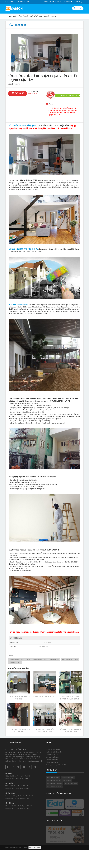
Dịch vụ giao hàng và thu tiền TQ (56, 765)
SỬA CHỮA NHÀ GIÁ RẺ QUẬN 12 (23, 125)
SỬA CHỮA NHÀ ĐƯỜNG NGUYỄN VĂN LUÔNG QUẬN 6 (70, 698)
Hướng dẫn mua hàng (52, 2)
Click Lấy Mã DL (34, 847)
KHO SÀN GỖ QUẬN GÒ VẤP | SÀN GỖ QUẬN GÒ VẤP (44, 730)
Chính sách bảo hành (52, 757)
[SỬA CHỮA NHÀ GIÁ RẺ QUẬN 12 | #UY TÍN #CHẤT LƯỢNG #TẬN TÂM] (44, 53)
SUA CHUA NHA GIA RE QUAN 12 (19, 659)
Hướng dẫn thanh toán (53, 749)
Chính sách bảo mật (52, 760)
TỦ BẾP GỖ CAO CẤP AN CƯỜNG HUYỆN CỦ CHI (19, 698)
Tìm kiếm (79, 8)
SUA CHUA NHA (54, 659)
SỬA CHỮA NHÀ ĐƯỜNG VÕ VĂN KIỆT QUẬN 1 (18, 730)
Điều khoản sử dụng (52, 762)
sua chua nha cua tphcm (54, 784)
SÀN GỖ (46, 16)
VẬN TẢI (53, 16)
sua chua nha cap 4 (71, 784)
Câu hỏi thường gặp (52, 754)
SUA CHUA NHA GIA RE (39, 659)
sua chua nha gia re (53, 777)
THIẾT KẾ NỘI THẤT (36, 16)
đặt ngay (19, 93)
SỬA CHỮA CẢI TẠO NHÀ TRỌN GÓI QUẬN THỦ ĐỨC (70, 730)
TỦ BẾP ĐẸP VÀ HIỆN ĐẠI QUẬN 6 (44, 697)
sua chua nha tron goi (53, 781)
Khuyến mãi (68, 2)
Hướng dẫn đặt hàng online (54, 752)
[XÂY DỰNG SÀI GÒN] (14, 8)
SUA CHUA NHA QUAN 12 (70, 659)
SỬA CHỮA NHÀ (23, 16)
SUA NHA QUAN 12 (15, 662)
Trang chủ (12, 16)
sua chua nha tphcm (68, 777)
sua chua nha (67, 781)
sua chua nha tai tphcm (54, 787)
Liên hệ (79, 2)
